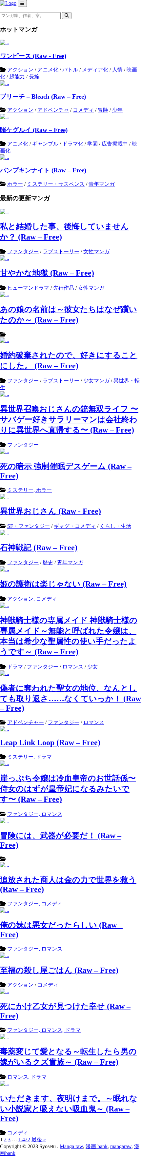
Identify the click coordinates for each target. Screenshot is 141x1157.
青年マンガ (102, 184)
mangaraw (120, 1146)
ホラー (15, 184)
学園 (92, 143)
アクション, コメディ (32, 599)
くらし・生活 (115, 526)
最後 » (38, 1139)
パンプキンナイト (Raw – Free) (43, 170)
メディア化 (95, 69)
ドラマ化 (72, 143)
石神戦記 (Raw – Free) (38, 547)
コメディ (83, 110)
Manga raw (71, 1146)
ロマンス (72, 666)
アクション (20, 69)
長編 (34, 76)
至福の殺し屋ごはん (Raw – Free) (59, 970)
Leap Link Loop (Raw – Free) (50, 742)
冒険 (103, 110)
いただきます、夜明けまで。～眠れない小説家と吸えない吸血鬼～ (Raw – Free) (68, 1108)
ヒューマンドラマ (28, 288)
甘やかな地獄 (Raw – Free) (47, 273)
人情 (117, 69)
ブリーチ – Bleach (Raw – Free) (43, 96)
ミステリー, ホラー (29, 490)
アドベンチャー (25, 722)
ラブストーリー (61, 251)
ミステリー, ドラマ (29, 757)
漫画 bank (97, 1146)
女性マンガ (96, 251)
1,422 (24, 1139)
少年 (117, 110)
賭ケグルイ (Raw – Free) (34, 129)
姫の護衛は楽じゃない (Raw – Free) (63, 584)
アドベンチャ (53, 110)
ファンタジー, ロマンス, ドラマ (44, 1030)
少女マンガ (96, 380)
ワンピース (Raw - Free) (33, 55)
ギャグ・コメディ (75, 526)
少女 (92, 666)
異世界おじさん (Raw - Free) (50, 511)
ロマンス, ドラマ (27, 1077)
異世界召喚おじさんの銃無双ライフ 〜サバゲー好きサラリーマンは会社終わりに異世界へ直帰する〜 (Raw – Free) (69, 419)
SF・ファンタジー (28, 526)
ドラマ (15, 666)
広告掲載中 (115, 143)
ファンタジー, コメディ (34, 903)
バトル (70, 69)
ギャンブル (45, 143)
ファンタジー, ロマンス (34, 814)
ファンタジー (23, 251)
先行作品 (63, 288)
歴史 (48, 562)
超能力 (17, 76)
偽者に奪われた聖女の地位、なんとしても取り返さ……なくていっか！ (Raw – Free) (70, 698)
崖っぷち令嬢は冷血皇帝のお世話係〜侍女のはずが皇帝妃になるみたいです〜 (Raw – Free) (68, 788)
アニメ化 (47, 69)
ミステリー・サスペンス (56, 184)
